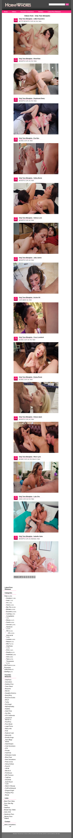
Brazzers (8, 688)
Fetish (8, 622)
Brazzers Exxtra (10, 697)
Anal (7, 600)
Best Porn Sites (9, 801)
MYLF (7, 700)
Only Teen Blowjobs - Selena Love (30, 218)
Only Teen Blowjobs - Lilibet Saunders (32, 19)
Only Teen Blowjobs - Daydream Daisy (32, 98)
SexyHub (8, 779)
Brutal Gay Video (10, 810)
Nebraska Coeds (10, 755)
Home (6, 11)
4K (9, 633)
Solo (7, 657)
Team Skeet (9, 686)
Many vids (8, 728)
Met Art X (8, 770)
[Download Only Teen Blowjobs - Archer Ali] (36, 318)
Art (7, 603)
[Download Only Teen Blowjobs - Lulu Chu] (36, 517)
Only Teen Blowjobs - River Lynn (30, 457)
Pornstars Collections (27, 11)
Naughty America (10, 693)
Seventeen (8, 682)
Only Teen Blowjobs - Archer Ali (29, 297)
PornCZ (7, 766)
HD (34, 21)
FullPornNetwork (10, 788)
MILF (8, 644)
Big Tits (21, 21)
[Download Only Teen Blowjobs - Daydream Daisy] (36, 119)
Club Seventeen (10, 746)
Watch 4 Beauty (10, 786)
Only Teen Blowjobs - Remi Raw (29, 58)
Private (7, 750)
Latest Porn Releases (54, 11)
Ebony (24, 300)
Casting (8, 614)
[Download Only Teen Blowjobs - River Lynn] (36, 477)
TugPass (8, 777)
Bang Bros (8, 695)
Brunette (27, 21)
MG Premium (9, 775)
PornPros (8, 722)
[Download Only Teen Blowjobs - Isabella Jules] (36, 557)
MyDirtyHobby (9, 706)
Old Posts (7, 665)
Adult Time (8, 711)
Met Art (7, 691)
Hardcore (9, 627)
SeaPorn (7, 807)
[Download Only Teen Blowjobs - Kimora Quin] (36, 437)
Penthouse (8, 773)
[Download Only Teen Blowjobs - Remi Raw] (36, 79)
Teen (40, 21)
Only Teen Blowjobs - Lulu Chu (29, 496)
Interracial (9, 635)
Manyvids (8, 735)
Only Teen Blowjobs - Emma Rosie (30, 377)
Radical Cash (9, 733)
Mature (8, 641)
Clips (31, 21)
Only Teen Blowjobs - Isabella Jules (31, 536)
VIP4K (7, 768)
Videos (14, 11)
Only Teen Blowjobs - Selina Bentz (30, 178)
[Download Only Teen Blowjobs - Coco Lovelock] (36, 358)
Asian (20, 499)
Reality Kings (9, 737)
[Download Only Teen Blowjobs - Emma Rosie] (36, 397)
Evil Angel (8, 704)
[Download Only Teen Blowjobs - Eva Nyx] (36, 158)
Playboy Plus (9, 792)
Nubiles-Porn (9, 684)
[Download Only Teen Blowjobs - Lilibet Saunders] (36, 39)
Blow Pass (8, 757)
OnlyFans (7, 14)
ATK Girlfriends (10, 715)
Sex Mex (8, 713)
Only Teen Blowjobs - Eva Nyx (29, 138)
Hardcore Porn (9, 814)
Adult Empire (9, 744)
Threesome (10, 661)
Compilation (10, 616)
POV (37, 21)
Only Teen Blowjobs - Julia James (30, 257)
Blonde (21, 140)
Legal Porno (9, 726)
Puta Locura (9, 761)
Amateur (9, 598)
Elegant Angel (9, 790)
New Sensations (10, 759)
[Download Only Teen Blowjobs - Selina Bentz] (36, 198)
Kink (6, 731)
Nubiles (7, 709)
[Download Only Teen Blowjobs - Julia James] (36, 278)
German (9, 624)
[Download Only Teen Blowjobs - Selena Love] (36, 238)
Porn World (8, 724)
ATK (6, 748)
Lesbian (8, 639)
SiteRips (40, 11)
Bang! (7, 795)
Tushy (7, 702)
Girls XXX (7, 812)
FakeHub (8, 753)
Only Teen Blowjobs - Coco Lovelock (31, 337)
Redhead (33, 539)
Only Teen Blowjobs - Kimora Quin (30, 417)
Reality (34, 459)
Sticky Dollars (9, 764)
